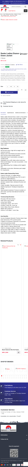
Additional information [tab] (20, 112)
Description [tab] (3, 112)
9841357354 (6, 3)
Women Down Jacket (12, 70)
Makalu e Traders (10, 64)
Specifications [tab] (10, 112)
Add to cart (10, 92)
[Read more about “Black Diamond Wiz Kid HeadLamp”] (18, 352)
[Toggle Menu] (25, 10)
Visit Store (20, 64)
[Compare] (18, 245)
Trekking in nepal (4, 70)
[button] (5, 95)
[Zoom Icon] (13, 31)
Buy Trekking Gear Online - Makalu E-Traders (12, 14)
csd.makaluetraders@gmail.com (18, 3)
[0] (5, 10)
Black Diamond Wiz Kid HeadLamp (11, 349)
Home (1, 14)
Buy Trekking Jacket (5, 15)
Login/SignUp (11, 10)
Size (2, 86)
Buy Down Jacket (13, 15)
